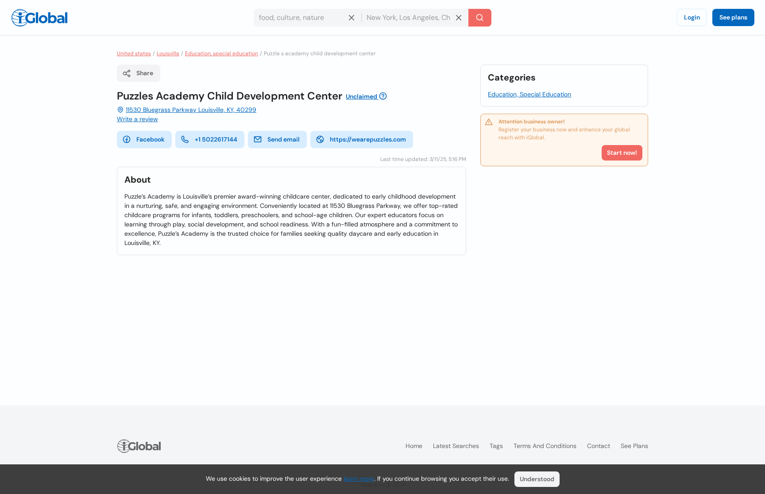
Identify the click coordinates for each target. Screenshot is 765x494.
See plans (733, 17)
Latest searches (456, 446)
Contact (598, 446)
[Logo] (39, 18)
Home (414, 446)
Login (692, 17)
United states (134, 53)
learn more (359, 479)
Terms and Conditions (545, 446)
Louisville (168, 53)
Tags (496, 446)
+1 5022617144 (216, 139)
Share (144, 73)
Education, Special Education (529, 94)
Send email (283, 139)
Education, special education (221, 53)
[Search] (479, 18)
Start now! (622, 153)
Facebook (150, 139)
